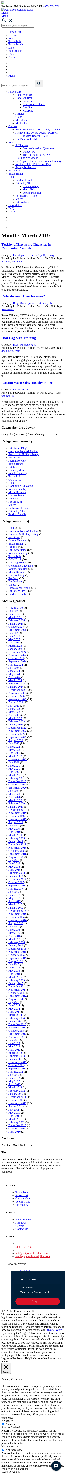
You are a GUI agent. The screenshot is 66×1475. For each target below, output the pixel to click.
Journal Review (17, 460)
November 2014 (17, 989)
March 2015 (15, 977)
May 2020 (14, 793)
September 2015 (17, 958)
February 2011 (16, 1122)
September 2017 (17, 885)
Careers (19, 1225)
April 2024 (14, 677)
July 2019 (13, 825)
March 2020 (15, 800)
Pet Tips (12, 466)
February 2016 (16, 942)
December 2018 (17, 844)
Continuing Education (20, 485)
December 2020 (17, 781)
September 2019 (17, 819)
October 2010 (16, 1128)
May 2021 (14, 768)
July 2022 (13, 743)
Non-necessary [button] (9, 1446)
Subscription (15, 50)
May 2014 (14, 1008)
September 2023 (17, 699)
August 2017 (15, 888)
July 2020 (13, 790)
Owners (12, 34)
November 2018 (17, 847)
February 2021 (16, 778)
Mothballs (21, 123)
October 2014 (16, 992)
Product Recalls (24, 179)
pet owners (18, 261)
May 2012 (14, 1081)
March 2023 (15, 718)
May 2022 (14, 749)
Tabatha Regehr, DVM (35, 135)
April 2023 (14, 715)
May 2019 (14, 828)
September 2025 (17, 629)
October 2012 (16, 1065)
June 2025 (14, 636)
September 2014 (17, 995)
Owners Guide (23, 1198)
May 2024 (14, 674)
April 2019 (14, 831)
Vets (10, 38)
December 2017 (17, 879)
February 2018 (16, 872)
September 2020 (17, 787)
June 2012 (14, 1077)
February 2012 (16, 1090)
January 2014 (15, 1021)
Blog (11, 47)
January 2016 (15, 945)
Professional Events (26, 195)
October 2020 (16, 784)
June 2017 (14, 894)
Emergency (21, 1204)
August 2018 (15, 857)
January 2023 (15, 724)
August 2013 (15, 1036)
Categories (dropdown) (14, 434)
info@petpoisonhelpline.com (31, 1253)
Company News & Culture (23, 451)
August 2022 (15, 740)
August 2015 (15, 961)
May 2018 (14, 866)
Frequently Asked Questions (38, 148)
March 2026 (15, 617)
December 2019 (17, 809)
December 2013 (17, 1024)
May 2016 (14, 932)
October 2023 (16, 696)
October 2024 (16, 658)
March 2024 (15, 680)
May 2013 (14, 1046)
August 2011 (15, 1106)
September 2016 (17, 920)
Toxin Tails (14, 41)
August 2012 (15, 1071)
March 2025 (15, 645)
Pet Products (22, 202)
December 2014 (17, 986)
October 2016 (16, 917)
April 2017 (14, 901)
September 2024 (17, 661)
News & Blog (23, 1219)
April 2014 (14, 1011)
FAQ (11, 53)
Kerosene (28, 110)
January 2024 (15, 686)
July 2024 (13, 667)
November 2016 (17, 913)
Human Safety (31, 186)
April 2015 (14, 973)
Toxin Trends (15, 44)
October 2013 (16, 1030)
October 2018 (16, 850)
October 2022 (16, 734)
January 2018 (15, 876)
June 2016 (14, 929)
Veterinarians (22, 1201)
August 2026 (15, 607)
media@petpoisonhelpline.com (32, 1256)
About (11, 57)
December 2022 (17, 727)
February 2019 (16, 838)
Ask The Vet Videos (26, 157)
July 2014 (13, 1002)
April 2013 (14, 1049)
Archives (6, 1145)
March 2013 (15, 1052)
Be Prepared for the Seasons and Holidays (38, 161)
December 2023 (17, 689)
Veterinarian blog (17, 473)
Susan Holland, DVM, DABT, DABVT (38, 129)
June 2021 (14, 765)
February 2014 (16, 1018)
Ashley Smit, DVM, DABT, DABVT (36, 132)
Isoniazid (28, 101)
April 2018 (14, 869)
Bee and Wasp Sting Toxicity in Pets (27, 382)
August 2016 (15, 923)
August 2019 (15, 822)
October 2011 (16, 1100)
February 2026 (16, 620)
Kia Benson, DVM (26, 138)
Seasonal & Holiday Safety (23, 454)
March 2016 (15, 939)
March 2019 (15, 834)
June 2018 (14, 863)
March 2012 (15, 1087)
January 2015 (15, 983)
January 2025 (15, 648)
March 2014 (15, 1014)
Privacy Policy (54, 1329)
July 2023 (13, 705)
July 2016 (13, 926)
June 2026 (14, 614)
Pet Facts (13, 498)
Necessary (11, 1424)
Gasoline (27, 107)
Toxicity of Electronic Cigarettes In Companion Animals (26, 246)
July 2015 (13, 964)
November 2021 (17, 759)
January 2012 (15, 1093)
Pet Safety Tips (23, 183)
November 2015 (17, 951)
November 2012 (17, 1062)
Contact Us (29, 151)
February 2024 (16, 683)
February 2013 (16, 1055)
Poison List (14, 31)
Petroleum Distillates (34, 104)
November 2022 (17, 730)
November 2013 (17, 1027)
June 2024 (14, 670)
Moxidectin (21, 120)
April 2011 (14, 1115)
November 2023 (17, 692)
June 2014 (14, 1005)
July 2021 (13, 762)
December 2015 (17, 948)
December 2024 (17, 651)
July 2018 (13, 860)
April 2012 (14, 1084)
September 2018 (17, 853)
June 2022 (14, 746)
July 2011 (13, 1109)
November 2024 (17, 655)
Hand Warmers (23, 94)
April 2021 (14, 771)
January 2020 (15, 806)
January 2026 (15, 623)
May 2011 (14, 1112)
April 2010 (14, 1131)
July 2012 (13, 1074)
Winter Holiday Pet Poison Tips (33, 164)
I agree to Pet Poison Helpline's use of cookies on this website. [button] (31, 1360)
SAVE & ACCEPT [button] (12, 1471)
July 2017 (13, 891)
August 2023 (15, 702)
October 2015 (16, 954)
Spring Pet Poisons (25, 167)
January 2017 (15, 907)
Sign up (37, 1301)
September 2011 (17, 1103)
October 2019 (16, 816)
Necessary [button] (7, 1420)
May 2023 (14, 711)
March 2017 (15, 904)
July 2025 (13, 633)
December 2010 (17, 1125)
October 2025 (16, 626)
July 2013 (13, 1040)
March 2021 (15, 775)
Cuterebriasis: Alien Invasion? (23, 296)
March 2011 (15, 1119)
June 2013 (14, 1043)
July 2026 (13, 610)
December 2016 (17, 910)
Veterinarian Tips (32, 192)
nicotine (5, 261)
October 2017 (16, 882)
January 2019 (15, 841)
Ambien (19, 113)
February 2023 (16, 721)
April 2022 (14, 752)
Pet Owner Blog (17, 448)
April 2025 (14, 642)
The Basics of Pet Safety (36, 154)
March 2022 (15, 756)
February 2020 (16, 803)
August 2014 (15, 999)
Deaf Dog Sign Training (18, 338)
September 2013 (17, 1033)
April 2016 (14, 935)
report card (14, 457)
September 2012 (17, 1068)
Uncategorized (21, 255)
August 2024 (15, 664)
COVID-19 (14, 479)
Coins (18, 116)
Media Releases (31, 189)
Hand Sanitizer (23, 97)
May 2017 (14, 898)
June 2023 (14, 708)
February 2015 (16, 980)
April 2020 (14, 797)
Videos (19, 198)
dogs (4, 350)
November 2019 (17, 812)
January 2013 (15, 1059)
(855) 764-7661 (52, 6)
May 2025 (14, 639)
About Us (20, 1222)
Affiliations (21, 145)
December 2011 (17, 1096)
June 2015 (14, 967)
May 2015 (14, 970)
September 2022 (17, 737)
